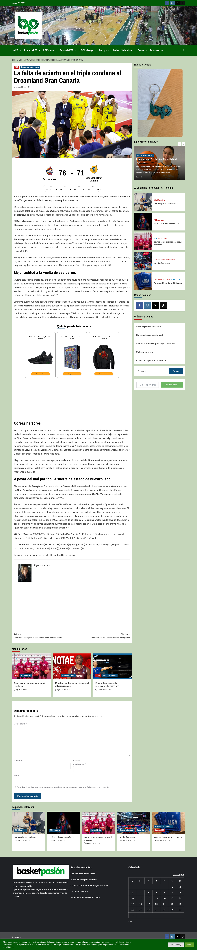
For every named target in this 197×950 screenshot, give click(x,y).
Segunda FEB (67, 50)
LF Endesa (48, 50)
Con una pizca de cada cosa (166, 203)
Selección (126, 50)
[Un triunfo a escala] (143, 261)
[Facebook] (167, 3)
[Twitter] (177, 3)
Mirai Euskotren (159, 200)
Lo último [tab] (141, 187)
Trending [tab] (168, 187)
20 (156, 904)
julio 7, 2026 (142, 163)
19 (148, 904)
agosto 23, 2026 (21, 841)
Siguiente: (111, 636)
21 (164, 904)
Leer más (139, 177)
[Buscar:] (152, 371)
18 (140, 904)
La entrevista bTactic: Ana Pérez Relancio (157, 159)
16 (180, 898)
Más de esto (156, 50)
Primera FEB (30, 50)
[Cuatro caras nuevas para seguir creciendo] (31, 666)
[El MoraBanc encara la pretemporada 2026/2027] (112, 666)
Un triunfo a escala (162, 263)
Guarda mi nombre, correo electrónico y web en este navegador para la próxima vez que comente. (63, 787)
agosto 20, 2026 (61, 690)
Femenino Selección (161, 260)
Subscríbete (171, 384)
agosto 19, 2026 (102, 690)
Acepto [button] (189, 945)
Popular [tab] (154, 187)
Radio (115, 50)
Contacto (16, 937)
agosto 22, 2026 (21, 690)
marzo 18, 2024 (21, 87)
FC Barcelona (159, 220)
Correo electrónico (79, 762)
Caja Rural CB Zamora (162, 280)
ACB (15, 50)
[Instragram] (172, 3)
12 (148, 898)
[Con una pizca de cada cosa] (143, 201)
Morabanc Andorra (109, 676)
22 (172, 904)
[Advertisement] (72, 399)
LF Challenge (86, 50)
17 (132, 904)
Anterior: (38, 636)
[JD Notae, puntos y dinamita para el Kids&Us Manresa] (72, 666)
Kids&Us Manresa (68, 676)
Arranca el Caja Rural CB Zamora (168, 282)
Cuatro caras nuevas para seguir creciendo (155, 343)
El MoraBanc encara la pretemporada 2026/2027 (107, 684)
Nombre (18, 760)
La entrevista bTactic (144, 155)
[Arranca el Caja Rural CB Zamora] (143, 281)
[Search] (183, 50)
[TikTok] (182, 3)
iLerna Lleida (26, 676)
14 (164, 898)
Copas (141, 50)
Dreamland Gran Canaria (30, 67)
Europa (103, 50)
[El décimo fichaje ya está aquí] (143, 221)
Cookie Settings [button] (176, 945)
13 (156, 898)
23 (180, 904)
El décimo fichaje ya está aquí (166, 223)
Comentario (20, 723)
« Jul (130, 921)
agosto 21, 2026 (161, 841)
